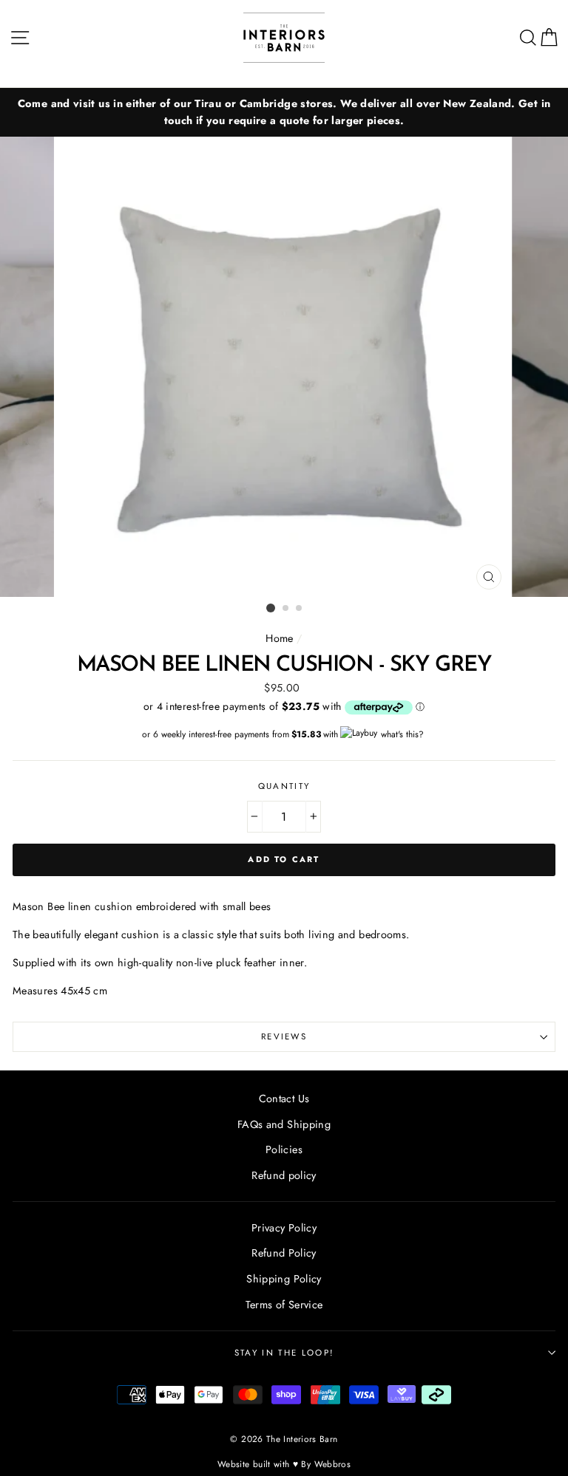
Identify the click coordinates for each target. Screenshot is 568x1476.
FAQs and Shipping (284, 1124)
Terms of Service (284, 1304)
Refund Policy (284, 1253)
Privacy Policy (284, 1227)
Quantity (284, 786)
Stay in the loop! (284, 1353)
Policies (284, 1149)
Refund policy (284, 1175)
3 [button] (299, 608)
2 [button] (286, 608)
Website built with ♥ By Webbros (284, 1464)
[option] (284, 112)
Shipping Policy (283, 1278)
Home (279, 638)
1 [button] (270, 608)
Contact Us (284, 1098)
